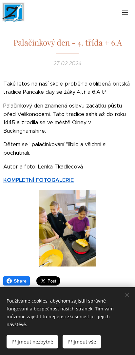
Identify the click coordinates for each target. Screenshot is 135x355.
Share (20, 281)
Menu (125, 12)
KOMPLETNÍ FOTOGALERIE (38, 180)
